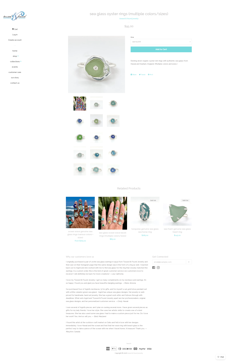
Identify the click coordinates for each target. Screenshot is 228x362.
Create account (14, 40)
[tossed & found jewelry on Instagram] (158, 268)
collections (15, 61)
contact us (14, 83)
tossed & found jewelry (128, 18)
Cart (16, 29)
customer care (15, 72)
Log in (14, 35)
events (15, 67)
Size (132, 37)
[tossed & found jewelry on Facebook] (153, 268)
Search (128, 343)
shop (15, 56)
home (14, 51)
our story (15, 78)
